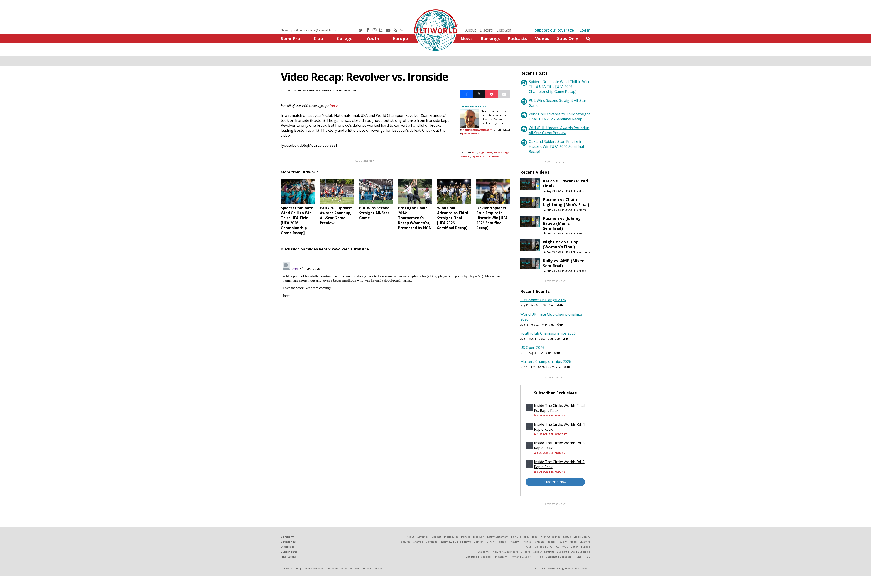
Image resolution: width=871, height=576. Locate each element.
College (345, 38)
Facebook (486, 556)
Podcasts (517, 38)
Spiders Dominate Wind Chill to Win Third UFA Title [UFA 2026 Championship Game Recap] (559, 86)
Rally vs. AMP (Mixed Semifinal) (564, 263)
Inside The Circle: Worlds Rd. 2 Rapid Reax (559, 464)
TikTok (538, 556)
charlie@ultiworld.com (476, 129)
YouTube (471, 556)
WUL (565, 546)
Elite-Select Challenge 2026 (543, 299)
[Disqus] (395, 317)
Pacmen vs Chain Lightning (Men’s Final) (566, 202)
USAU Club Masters (549, 367)
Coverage (432, 541)
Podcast (501, 541)
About (470, 30)
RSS (587, 556)
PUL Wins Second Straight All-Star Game (557, 103)
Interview (446, 541)
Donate (465, 536)
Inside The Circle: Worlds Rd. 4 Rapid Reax (559, 427)
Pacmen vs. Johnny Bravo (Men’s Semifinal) (561, 223)
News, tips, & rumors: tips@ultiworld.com (308, 30)
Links (458, 541)
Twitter (514, 556)
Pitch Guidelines (550, 536)
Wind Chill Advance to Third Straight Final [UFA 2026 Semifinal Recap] (559, 117)
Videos (542, 38)
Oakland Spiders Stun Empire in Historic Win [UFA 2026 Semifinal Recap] (556, 146)
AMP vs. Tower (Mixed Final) (565, 183)
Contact (436, 536)
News (466, 38)
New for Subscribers (505, 551)
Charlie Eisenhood (320, 90)
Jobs (534, 536)
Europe (400, 38)
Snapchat (551, 556)
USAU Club (547, 305)
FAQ (572, 551)
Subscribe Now (555, 482)
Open (475, 156)
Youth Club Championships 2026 (548, 333)
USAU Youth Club (549, 338)
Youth (372, 38)
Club (318, 38)
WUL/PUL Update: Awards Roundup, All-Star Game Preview (559, 130)
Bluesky (526, 556)
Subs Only (567, 38)
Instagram (501, 556)
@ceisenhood (470, 133)
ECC (474, 152)
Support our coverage (554, 30)
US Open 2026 (532, 347)
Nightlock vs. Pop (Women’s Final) (561, 244)
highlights (485, 152)
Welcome (484, 551)
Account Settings (543, 551)
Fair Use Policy (520, 536)
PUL (557, 546)
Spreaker (565, 556)
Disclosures (451, 536)
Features (405, 541)
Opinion (479, 541)
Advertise (423, 536)
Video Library (582, 536)
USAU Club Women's (577, 252)
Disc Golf (504, 30)
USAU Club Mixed (575, 191)
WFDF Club (547, 324)
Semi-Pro (290, 38)
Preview (514, 541)
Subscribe (584, 551)
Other (490, 541)
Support (562, 551)
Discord (486, 30)
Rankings (490, 38)
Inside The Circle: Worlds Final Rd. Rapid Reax (559, 408)
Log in (585, 30)
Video (352, 90)
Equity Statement (497, 536)
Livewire (585, 541)
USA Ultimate (489, 156)
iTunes (578, 556)
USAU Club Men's (575, 209)
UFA (549, 546)
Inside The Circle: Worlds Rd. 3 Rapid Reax (559, 445)
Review (562, 541)
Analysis (418, 541)
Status (567, 536)
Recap (342, 90)
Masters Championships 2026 (545, 361)
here (334, 105)
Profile (526, 541)
